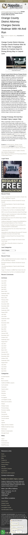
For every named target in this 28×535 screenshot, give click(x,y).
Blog (2, 458)
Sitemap (3, 466)
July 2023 (3, 283)
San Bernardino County (7, 509)
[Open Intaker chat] (12, 534)
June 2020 (3, 316)
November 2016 (5, 356)
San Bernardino (5, 416)
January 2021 (4, 301)
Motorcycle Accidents (6, 401)
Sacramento (4, 414)
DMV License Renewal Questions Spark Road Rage (14, 212)
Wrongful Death (5, 433)
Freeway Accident (5, 147)
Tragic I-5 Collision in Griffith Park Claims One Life (13, 207)
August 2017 (4, 341)
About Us (3, 456)
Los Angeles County (6, 399)
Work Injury (4, 429)
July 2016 (3, 364)
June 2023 (3, 285)
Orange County (16, 11)
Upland (3, 422)
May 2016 (3, 368)
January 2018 (4, 333)
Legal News (8, 11)
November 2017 (5, 335)
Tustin (2, 420)
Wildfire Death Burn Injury (7, 426)
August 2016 (4, 362)
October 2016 (4, 358)
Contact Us (4, 460)
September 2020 (5, 310)
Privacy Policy (4, 464)
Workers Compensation (7, 431)
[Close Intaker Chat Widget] (27, 517)
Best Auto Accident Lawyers (8, 472)
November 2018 (5, 322)
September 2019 (5, 318)
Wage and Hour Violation (7, 424)
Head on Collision (15, 147)
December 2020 (5, 304)
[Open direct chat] (24, 517)
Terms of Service (5, 462)
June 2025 (3, 281)
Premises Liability (5, 410)
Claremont (3, 387)
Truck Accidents (5, 418)
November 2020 (5, 306)
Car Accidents (4, 385)
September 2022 (5, 293)
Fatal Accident (4, 389)
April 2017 (3, 348)
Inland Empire (4, 501)
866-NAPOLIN (8, 1)
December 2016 (5, 354)
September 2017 (5, 339)
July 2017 (3, 343)
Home (2, 11)
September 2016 (5, 360)
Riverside (3, 412)
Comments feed (5, 442)
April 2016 (3, 371)
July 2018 (3, 325)
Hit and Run (23, 147)
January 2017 (4, 352)
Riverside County (5, 505)
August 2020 (4, 312)
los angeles (4, 397)
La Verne (3, 395)
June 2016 (3, 366)
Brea (2, 378)
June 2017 (3, 345)
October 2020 (4, 308)
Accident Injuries (10, 144)
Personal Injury (5, 146)
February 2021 (4, 299)
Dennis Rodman (18, 146)
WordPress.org (5, 445)
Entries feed (4, 440)
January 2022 (4, 295)
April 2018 (3, 331)
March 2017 (4, 350)
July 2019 (3, 320)
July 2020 (3, 314)
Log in (2, 438)
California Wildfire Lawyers (7, 382)
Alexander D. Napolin (6, 468)
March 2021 (4, 297)
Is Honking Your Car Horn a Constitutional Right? (13, 210)
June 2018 (3, 327)
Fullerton (3, 391)
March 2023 (4, 291)
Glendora (3, 393)
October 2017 (4, 337)
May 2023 (3, 287)
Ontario (3, 403)
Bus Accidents (4, 380)
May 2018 (3, 329)
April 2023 (3, 289)
